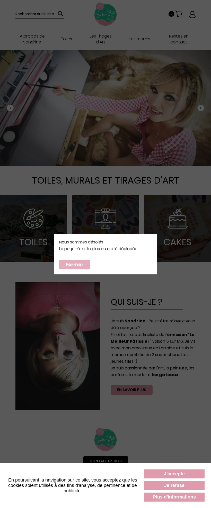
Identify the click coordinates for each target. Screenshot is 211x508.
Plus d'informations (174, 497)
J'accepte (174, 473)
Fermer (74, 264)
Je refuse (174, 485)
